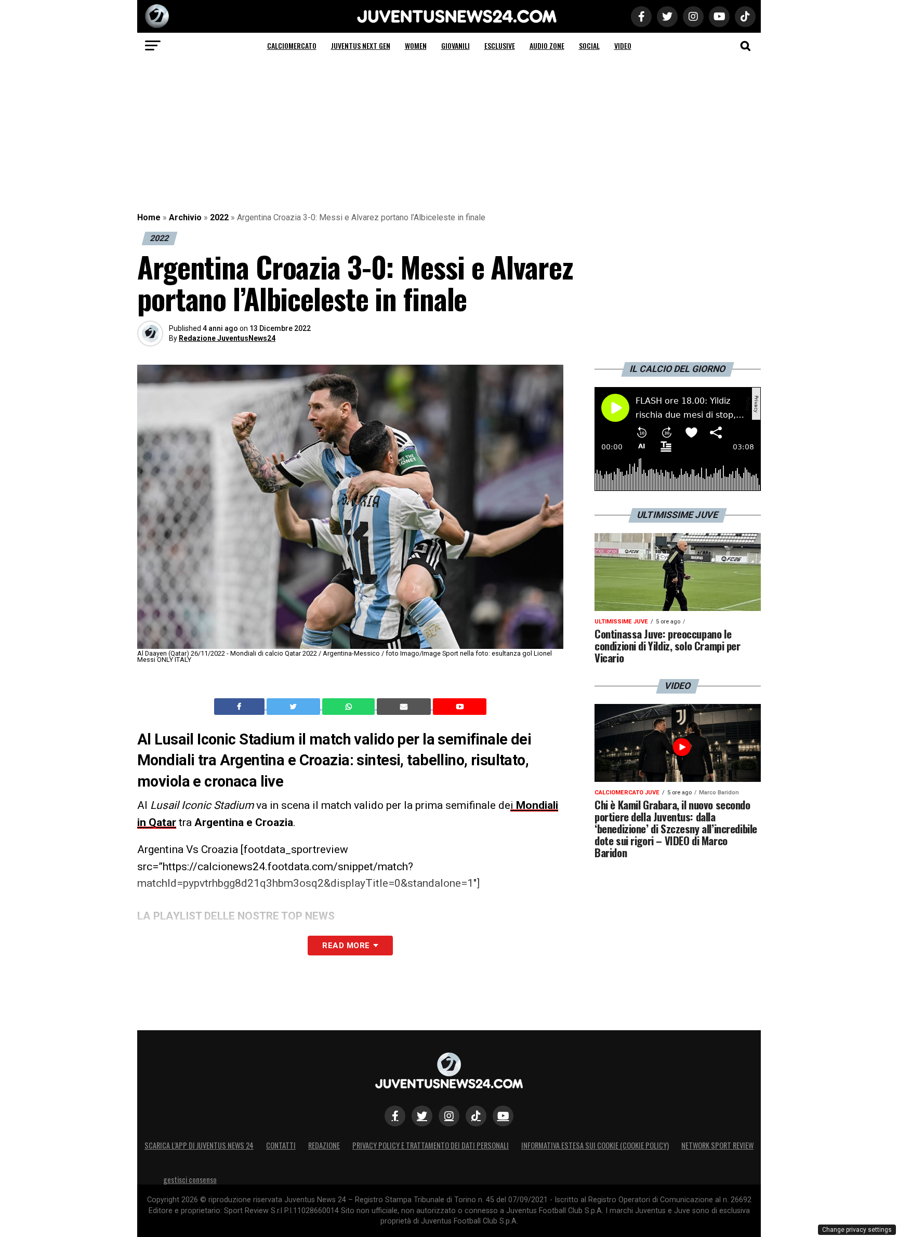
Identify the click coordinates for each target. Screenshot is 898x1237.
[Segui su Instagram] (449, 1116)
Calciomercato (291, 45)
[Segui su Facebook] (395, 1116)
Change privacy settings (857, 1229)
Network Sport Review (717, 1145)
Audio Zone (547, 45)
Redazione (324, 1145)
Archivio (185, 217)
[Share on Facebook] (240, 706)
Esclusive (499, 45)
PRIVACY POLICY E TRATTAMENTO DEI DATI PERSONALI (430, 1145)
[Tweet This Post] (294, 706)
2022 (219, 217)
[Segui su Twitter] (422, 1116)
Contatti (281, 1145)
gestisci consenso (190, 1179)
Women (416, 45)
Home (149, 217)
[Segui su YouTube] (503, 1116)
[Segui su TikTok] (476, 1116)
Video (622, 45)
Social (589, 45)
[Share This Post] (349, 706)
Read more (345, 945)
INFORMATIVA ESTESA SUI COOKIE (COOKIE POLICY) (595, 1145)
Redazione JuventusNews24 (227, 338)
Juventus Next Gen (360, 45)
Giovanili (455, 45)
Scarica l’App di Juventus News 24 (199, 1145)
